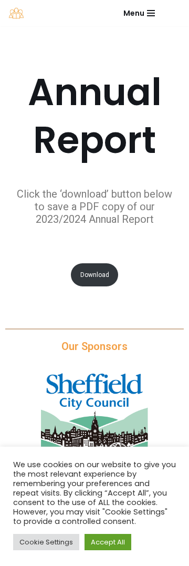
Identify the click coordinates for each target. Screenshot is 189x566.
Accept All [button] (108, 542)
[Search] (172, 13)
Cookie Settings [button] (46, 542)
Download (94, 275)
